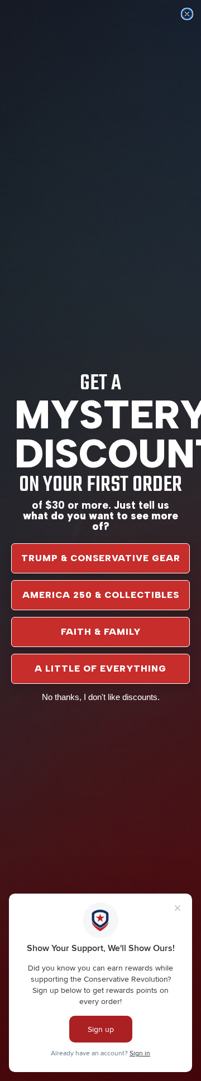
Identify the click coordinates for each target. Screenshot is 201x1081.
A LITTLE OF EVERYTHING (100, 668)
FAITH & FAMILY (101, 631)
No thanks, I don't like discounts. (101, 697)
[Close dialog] (187, 14)
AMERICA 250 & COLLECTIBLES (100, 595)
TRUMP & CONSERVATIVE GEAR (100, 558)
